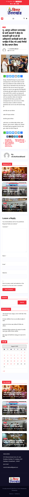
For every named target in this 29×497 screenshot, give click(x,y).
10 (4, 358)
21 (17, 361)
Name (4, 256)
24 (4, 364)
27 (14, 364)
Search (4, 297)
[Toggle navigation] (13, 19)
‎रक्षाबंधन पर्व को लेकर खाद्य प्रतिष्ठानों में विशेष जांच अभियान (14, 206)
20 (14, 361)
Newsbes (23, 488)
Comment (5, 227)
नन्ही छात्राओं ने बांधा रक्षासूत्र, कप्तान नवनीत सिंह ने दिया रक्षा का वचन (13, 176)
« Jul (4, 371)
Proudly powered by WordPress (10, 488)
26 (11, 364)
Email (4, 264)
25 (7, 364)
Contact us (17, 493)
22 (21, 361)
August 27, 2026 (9, 396)
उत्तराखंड (4, 27)
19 (11, 361)
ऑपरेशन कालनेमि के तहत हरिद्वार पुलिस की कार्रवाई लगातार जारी (19, 141)
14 (17, 358)
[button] (24, 18)
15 (21, 358)
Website (4, 273)
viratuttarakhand (13, 48)
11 (7, 358)
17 (4, 361)
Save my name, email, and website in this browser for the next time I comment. (13, 284)
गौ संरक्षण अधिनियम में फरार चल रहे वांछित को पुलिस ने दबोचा (13, 191)
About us (11, 493)
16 (24, 358)
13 (14, 358)
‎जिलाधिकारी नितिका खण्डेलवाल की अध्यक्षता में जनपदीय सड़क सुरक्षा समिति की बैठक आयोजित (14, 442)
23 (24, 361)
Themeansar (14, 490)
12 (11, 358)
